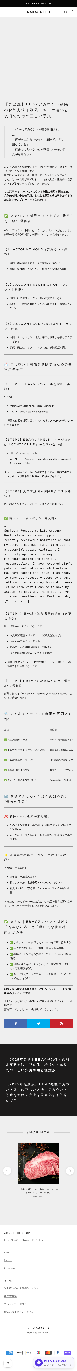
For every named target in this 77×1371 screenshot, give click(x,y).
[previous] (7, 1171)
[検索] (66, 12)
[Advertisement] (38, 57)
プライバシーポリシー (16, 1304)
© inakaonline (38, 1328)
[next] (70, 1171)
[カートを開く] (72, 12)
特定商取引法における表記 (19, 1312)
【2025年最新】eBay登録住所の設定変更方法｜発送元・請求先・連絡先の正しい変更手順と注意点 (38, 1065)
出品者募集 (10, 1296)
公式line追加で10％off (39, 3)
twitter (8, 1260)
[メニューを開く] (5, 12)
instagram (9, 1268)
